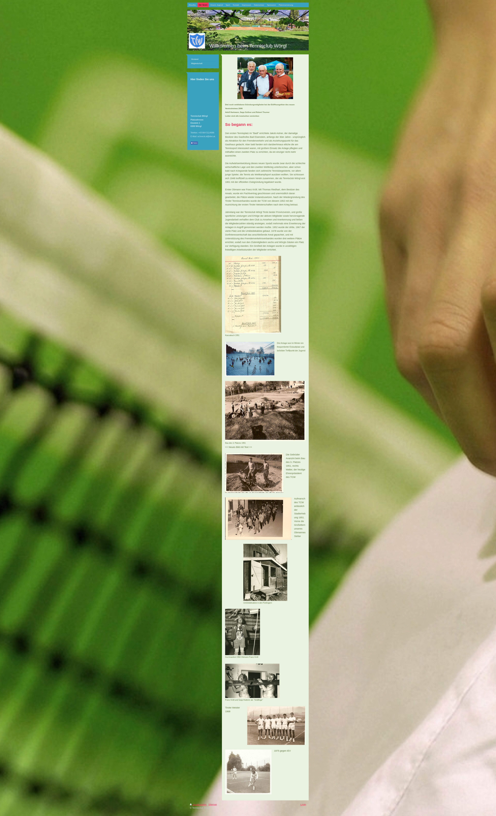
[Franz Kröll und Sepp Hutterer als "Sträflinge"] (252, 681)
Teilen (195, 143)
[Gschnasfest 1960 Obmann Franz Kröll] (242, 632)
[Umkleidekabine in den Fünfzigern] (265, 572)
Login (303, 804)
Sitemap (212, 804)
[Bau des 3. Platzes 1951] (265, 411)
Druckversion (199, 804)
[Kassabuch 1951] (253, 294)
